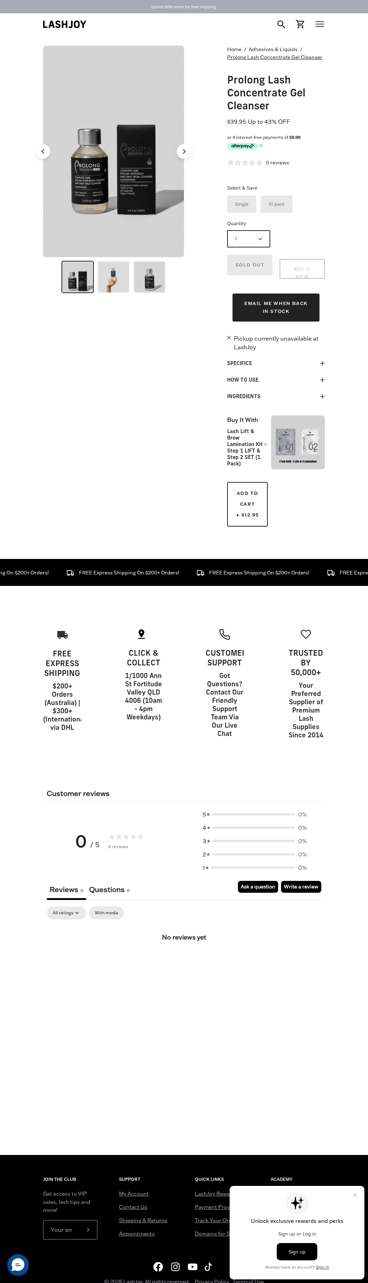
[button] (255, 814)
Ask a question (258, 886)
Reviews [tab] (66, 889)
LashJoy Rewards (216, 1194)
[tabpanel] (184, 961)
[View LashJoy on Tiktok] (210, 1267)
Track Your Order (216, 1220)
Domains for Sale (216, 1233)
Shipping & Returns (143, 1220)
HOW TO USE (242, 379)
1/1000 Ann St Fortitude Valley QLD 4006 (143, 688)
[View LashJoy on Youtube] (192, 1267)
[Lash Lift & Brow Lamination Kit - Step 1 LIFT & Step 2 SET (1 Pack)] (298, 442)
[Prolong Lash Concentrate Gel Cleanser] (77, 277)
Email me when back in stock (276, 307)
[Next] (184, 151)
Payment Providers (219, 1207)
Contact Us (133, 1207)
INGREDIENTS (244, 396)
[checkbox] (106, 912)
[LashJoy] (64, 24)
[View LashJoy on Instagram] (175, 1267)
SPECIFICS (239, 363)
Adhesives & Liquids (273, 49)
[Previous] (43, 151)
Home (234, 49)
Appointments (137, 1233)
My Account (134, 1194)
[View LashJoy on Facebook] (158, 1267)
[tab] (109, 890)
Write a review (301, 886)
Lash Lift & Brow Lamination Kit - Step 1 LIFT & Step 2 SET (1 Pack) (247, 447)
